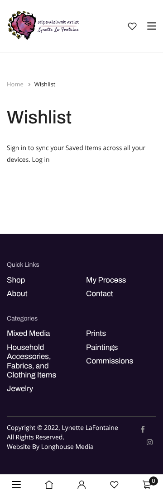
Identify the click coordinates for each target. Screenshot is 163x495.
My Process (106, 280)
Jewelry (20, 388)
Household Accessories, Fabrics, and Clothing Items (31, 361)
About (17, 293)
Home (16, 84)
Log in (41, 160)
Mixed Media (28, 333)
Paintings (102, 347)
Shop (16, 280)
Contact (99, 293)
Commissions (109, 361)
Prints (96, 333)
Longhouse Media (67, 447)
